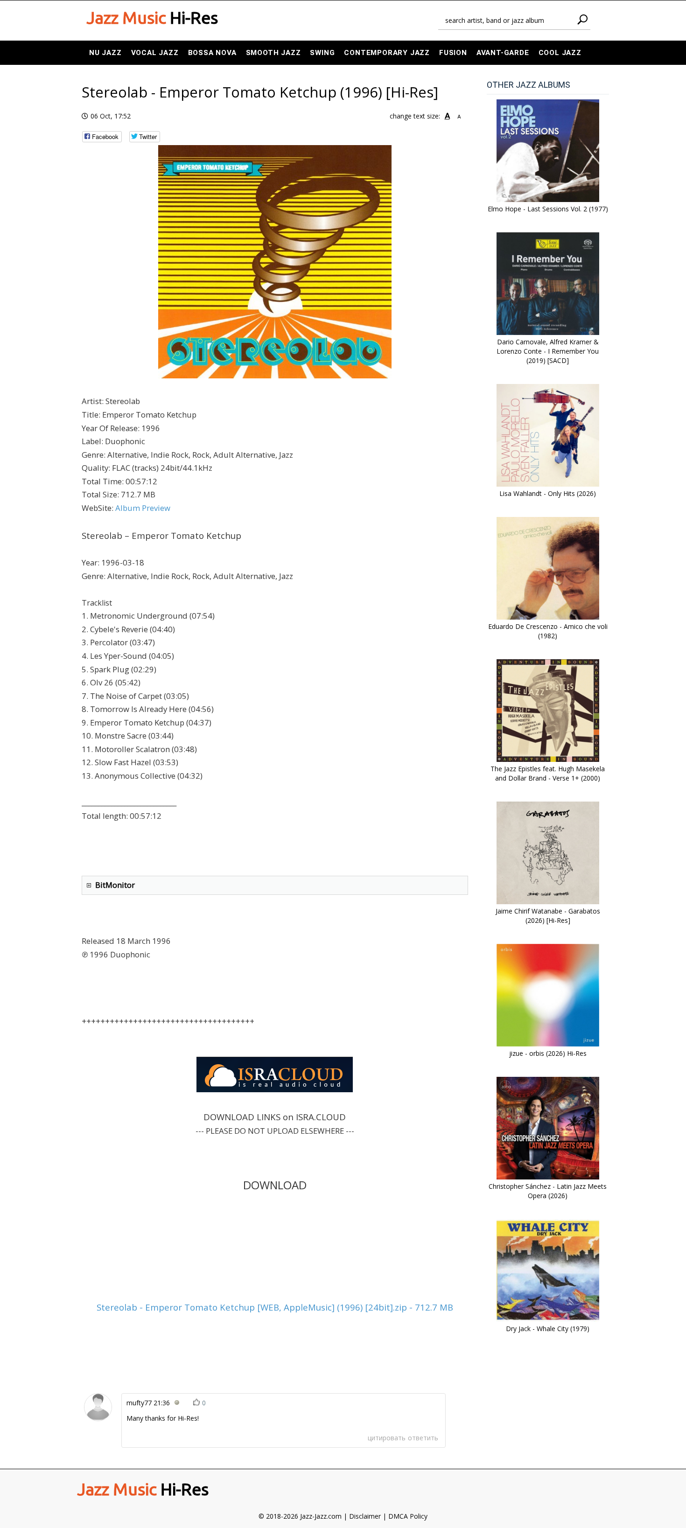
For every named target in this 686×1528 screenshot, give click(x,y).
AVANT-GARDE (502, 53)
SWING (322, 53)
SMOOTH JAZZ (273, 53)
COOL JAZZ (560, 53)
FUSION (453, 53)
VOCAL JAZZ (155, 53)
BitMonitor (115, 884)
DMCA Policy (407, 1516)
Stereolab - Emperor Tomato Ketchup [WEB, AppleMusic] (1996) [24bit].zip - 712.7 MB (275, 1307)
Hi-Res (152, 18)
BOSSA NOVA (212, 53)
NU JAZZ (105, 53)
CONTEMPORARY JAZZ (387, 53)
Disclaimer (365, 1516)
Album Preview (142, 507)
